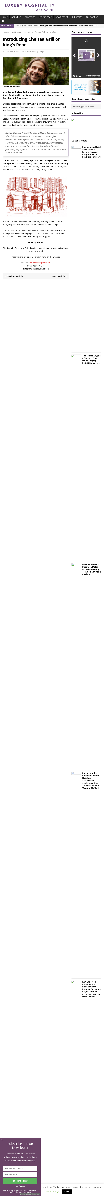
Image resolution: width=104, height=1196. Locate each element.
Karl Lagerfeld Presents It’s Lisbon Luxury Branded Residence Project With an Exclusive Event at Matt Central (91, 989)
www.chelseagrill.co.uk (39, 262)
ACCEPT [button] (67, 1191)
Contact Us (92, 17)
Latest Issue (45, 17)
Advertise (30, 17)
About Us (16, 17)
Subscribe (77, 17)
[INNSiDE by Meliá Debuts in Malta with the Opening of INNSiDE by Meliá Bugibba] (76, 766)
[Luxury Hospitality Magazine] (29, 12)
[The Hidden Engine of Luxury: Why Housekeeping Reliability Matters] (76, 557)
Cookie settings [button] (52, 1191)
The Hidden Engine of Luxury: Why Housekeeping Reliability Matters (91, 359)
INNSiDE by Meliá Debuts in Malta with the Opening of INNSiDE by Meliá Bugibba (91, 569)
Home (5, 17)
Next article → (59, 276)
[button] (3, 21)
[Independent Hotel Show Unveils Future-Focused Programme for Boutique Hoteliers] (76, 348)
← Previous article (13, 276)
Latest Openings (37, 51)
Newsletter (62, 17)
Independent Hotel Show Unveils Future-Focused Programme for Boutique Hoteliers (91, 152)
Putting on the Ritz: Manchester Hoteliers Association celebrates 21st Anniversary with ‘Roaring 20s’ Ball (90, 780)
